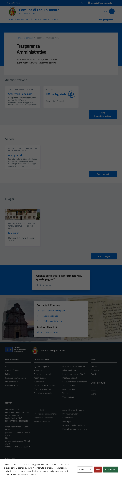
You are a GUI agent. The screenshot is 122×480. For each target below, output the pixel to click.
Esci (98, 469)
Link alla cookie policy (26, 474)
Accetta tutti (110, 469)
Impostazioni (85, 469)
